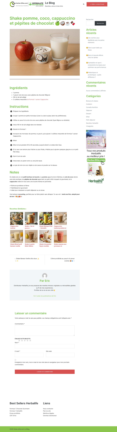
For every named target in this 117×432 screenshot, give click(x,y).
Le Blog (50, 3)
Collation (89, 104)
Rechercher (89, 19)
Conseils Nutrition (92, 107)
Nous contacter (48, 408)
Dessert (88, 113)
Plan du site (47, 411)
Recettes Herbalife (92, 123)
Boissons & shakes (92, 101)
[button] (83, 4)
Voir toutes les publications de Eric (44, 296)
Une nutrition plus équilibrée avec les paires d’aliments (96, 40)
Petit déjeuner (90, 120)
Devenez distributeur (50, 415)
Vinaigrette (89, 126)
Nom (17, 342)
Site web (49, 351)
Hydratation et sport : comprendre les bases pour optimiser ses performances (97, 65)
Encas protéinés (15, 413)
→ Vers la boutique (97, 4)
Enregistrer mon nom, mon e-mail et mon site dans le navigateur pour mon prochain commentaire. (42, 363)
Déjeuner (89, 110)
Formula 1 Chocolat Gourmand (19, 408)
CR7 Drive (13, 415)
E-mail (17, 351)
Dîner (88, 117)
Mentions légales (48, 413)
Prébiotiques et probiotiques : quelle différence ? (94, 75)
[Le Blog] (27, 4)
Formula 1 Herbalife (16, 411)
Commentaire (20, 324)
